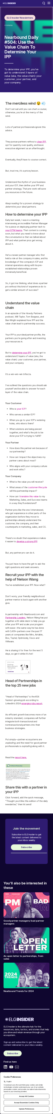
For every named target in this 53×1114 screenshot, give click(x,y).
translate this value (29, 496)
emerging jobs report (31, 703)
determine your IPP (21, 352)
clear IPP (41, 141)
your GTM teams (13, 230)
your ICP (21, 408)
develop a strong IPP (26, 541)
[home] (9, 3)
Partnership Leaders (15, 617)
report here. (21, 757)
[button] (48, 3)
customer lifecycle (37, 487)
